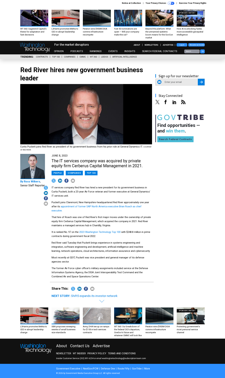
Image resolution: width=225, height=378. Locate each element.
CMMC (83, 57)
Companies (69, 57)
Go (203, 51)
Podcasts (76, 51)
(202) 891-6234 (87, 358)
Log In (182, 45)
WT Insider (79, 353)
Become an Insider (197, 45)
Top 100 (56, 57)
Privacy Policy (96, 353)
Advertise (168, 45)
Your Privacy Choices (156, 3)
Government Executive (68, 368)
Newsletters (151, 45)
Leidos (104, 57)
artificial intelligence (124, 57)
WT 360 (93, 57)
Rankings (96, 51)
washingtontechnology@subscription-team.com (124, 358)
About (137, 45)
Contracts (42, 57)
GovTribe (137, 368)
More (147, 368)
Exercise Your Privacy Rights (192, 3)
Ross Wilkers (32, 181)
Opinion (59, 51)
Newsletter (63, 353)
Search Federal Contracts (159, 51)
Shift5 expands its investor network (94, 296)
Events (113, 51)
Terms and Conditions (122, 353)
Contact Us (79, 346)
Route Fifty (123, 368)
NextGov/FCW (90, 368)
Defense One (108, 368)
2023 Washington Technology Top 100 (100, 232)
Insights (129, 51)
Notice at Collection (131, 3)
